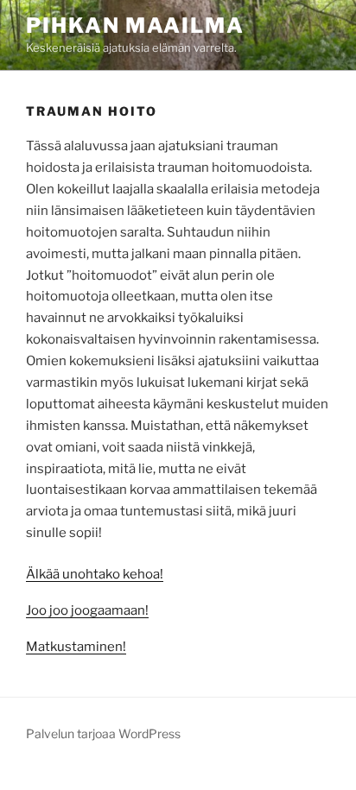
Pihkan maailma (135, 25)
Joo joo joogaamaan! (87, 610)
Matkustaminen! (76, 646)
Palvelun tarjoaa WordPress (103, 733)
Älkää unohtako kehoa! (94, 574)
